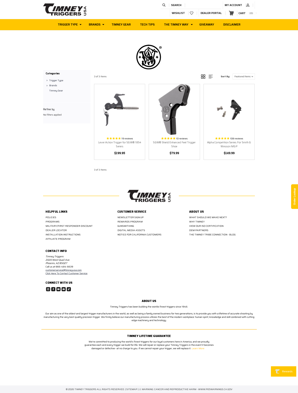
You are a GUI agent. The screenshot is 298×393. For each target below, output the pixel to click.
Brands (95, 24)
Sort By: (225, 76)
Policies (51, 217)
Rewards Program (130, 221)
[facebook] (53, 289)
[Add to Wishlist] (138, 99)
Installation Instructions (63, 234)
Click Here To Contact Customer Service (66, 273)
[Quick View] (138, 91)
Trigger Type (68, 24)
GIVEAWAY (206, 24)
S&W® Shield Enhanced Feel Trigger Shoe (174, 144)
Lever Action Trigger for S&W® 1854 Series (119, 144)
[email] (64, 289)
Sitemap (131, 389)
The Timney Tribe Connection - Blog (212, 234)
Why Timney (197, 221)
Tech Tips (147, 24)
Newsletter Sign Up (130, 217)
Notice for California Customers (139, 234)
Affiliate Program (58, 239)
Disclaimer (231, 24)
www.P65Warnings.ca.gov (215, 389)
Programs (52, 221)
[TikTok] (69, 289)
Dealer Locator (56, 230)
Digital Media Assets (131, 230)
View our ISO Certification (206, 226)
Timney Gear (121, 24)
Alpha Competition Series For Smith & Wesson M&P (229, 144)
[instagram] (48, 289)
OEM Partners (198, 230)
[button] (84, 368)
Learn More (198, 348)
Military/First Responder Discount (69, 226)
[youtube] (58, 289)
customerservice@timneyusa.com (64, 270)
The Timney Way (176, 24)
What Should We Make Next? (208, 217)
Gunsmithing (125, 226)
